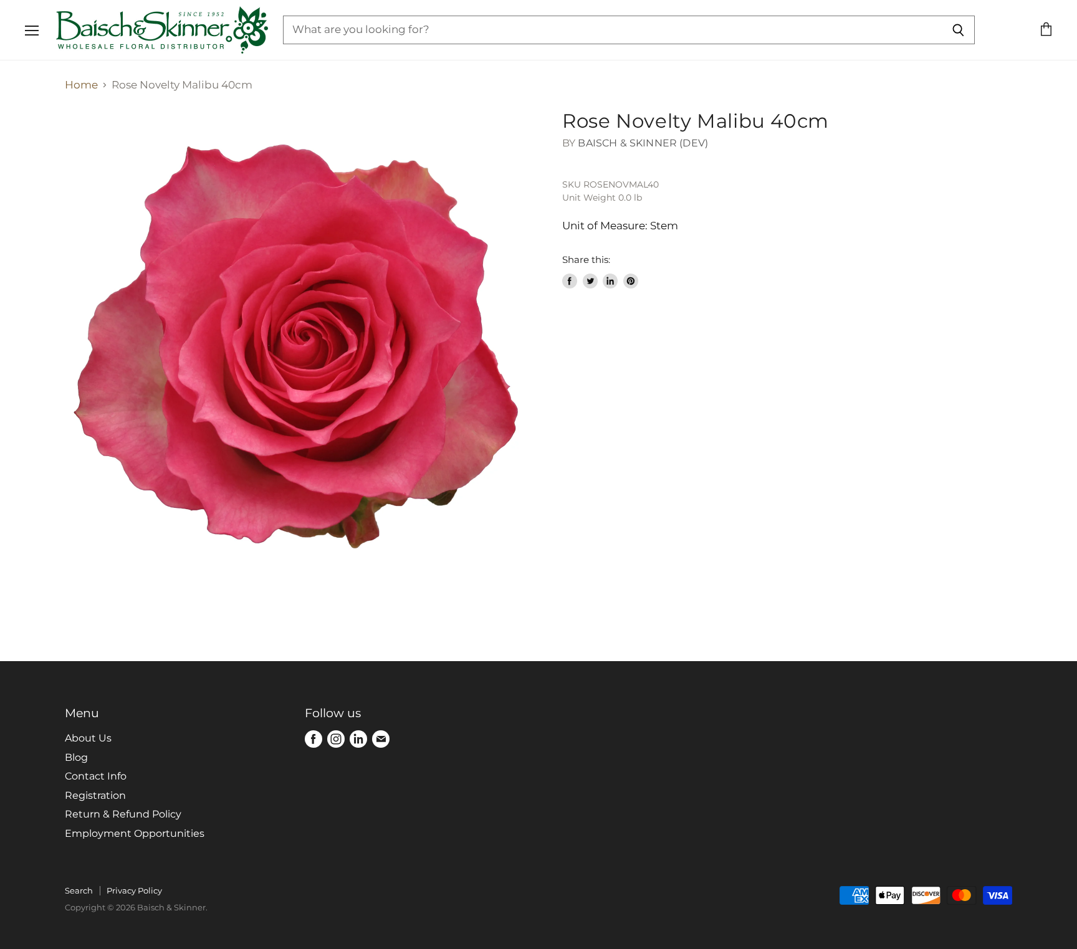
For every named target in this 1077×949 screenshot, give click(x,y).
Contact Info (96, 776)
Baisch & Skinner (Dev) (643, 143)
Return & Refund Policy (123, 814)
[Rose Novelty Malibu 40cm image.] (301, 346)
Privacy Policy (134, 890)
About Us (88, 738)
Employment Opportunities (134, 833)
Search (79, 890)
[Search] (958, 30)
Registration (95, 795)
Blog (76, 757)
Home (81, 85)
